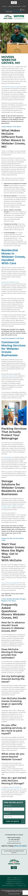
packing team (8, 457)
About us (17, 878)
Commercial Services (14, 884)
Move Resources (8, 885)
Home (9, 878)
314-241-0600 (17, 11)
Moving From (8, 806)
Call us (3, 583)
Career (24, 6)
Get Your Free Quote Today (12, 539)
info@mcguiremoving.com (11, 10)
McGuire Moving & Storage (11, 87)
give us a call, (18, 789)
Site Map (17, 894)
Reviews (4, 6)
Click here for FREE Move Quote (14, 852)
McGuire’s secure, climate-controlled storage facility (11, 507)
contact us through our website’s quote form (11, 788)
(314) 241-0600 (20, 846)
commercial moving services (9, 376)
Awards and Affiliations (14, 6)
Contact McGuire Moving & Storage (13, 599)
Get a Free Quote (15, 127)
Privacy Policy (11, 894)
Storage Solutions (14, 882)
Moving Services (13, 880)
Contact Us (5, 127)
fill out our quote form (13, 583)
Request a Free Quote (17, 338)
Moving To (7, 813)
